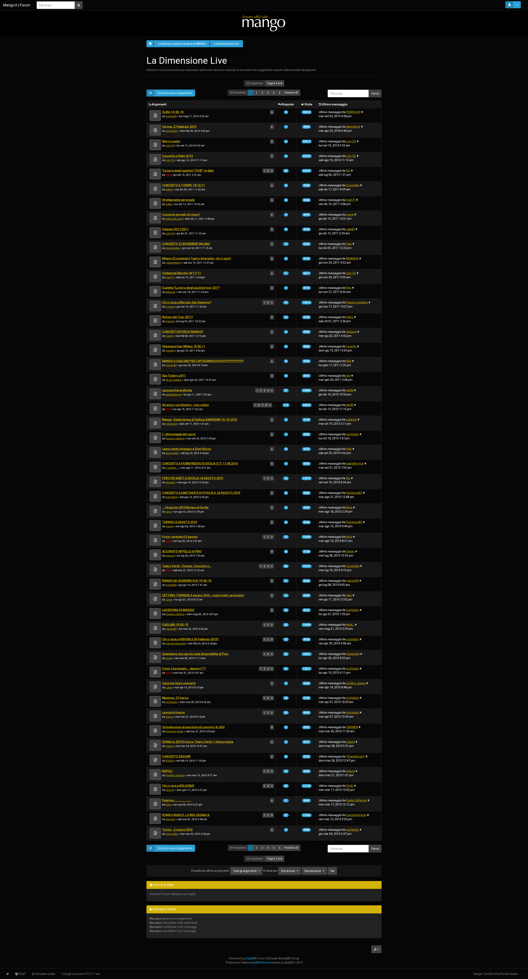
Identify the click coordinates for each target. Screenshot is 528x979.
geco (168, 511)
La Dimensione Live (226, 43)
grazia (169, 716)
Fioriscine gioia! (174, 731)
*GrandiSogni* (355, 756)
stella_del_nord (174, 218)
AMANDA (352, 258)
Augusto (170, 482)
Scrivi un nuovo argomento (174, 93)
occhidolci (172, 131)
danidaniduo (173, 248)
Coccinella (352, 185)
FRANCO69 (353, 112)
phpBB (249, 958)
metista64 (171, 423)
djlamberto (353, 126)
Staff (168, 174)
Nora (349, 507)
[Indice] (264, 23)
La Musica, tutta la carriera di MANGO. (182, 43)
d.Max (169, 204)
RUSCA (170, 760)
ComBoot (489, 973)
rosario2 (351, 419)
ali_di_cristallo (174, 380)
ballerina (170, 292)
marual (170, 321)
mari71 (350, 200)
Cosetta (170, 350)
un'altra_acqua (355, 683)
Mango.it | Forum (16, 5)
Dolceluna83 (354, 492)
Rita (348, 287)
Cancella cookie (44, 973)
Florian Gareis (509, 973)
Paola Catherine (356, 800)
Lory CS (170, 145)
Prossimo (290, 92)
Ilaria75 (170, 790)
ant (348, 375)
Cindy (349, 785)
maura (169, 526)
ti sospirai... (172, 467)
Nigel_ (350, 624)
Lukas (169, 687)
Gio (348, 170)
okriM (349, 390)
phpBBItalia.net (261, 962)
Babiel (169, 189)
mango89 (171, 116)
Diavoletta (171, 497)
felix (349, 243)
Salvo (349, 317)
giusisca (351, 331)
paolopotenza (173, 394)
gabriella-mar (355, 463)
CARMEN (352, 727)
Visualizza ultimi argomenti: (224, 870)
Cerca (375, 93)
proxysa (170, 555)
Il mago (170, 306)
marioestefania (356, 815)
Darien (169, 336)
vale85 (350, 229)
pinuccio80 (172, 453)
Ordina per (279, 870)
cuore (350, 214)
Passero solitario (357, 302)
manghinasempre (176, 643)
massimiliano (173, 262)
